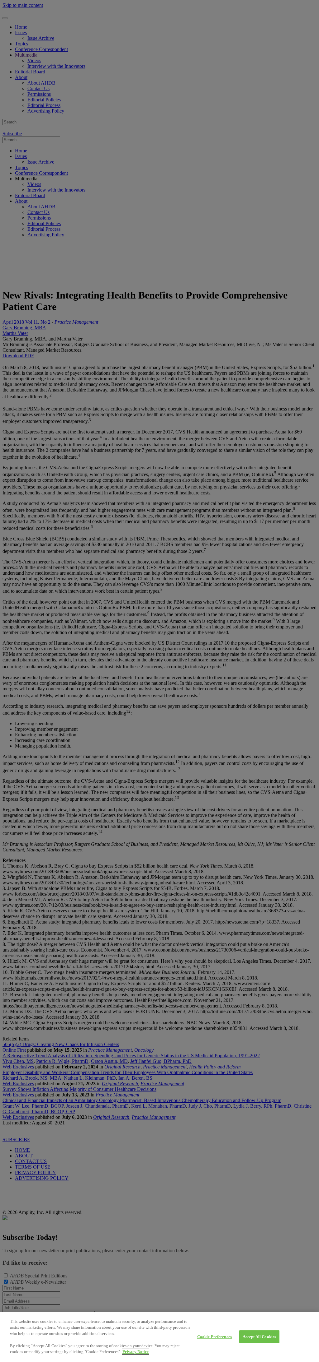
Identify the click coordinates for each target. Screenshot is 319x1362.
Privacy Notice (135, 1351)
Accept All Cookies (259, 1336)
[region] (159, 1337)
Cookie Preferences (214, 1336)
